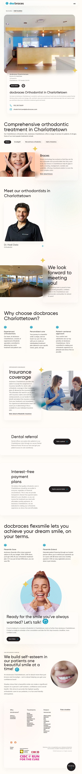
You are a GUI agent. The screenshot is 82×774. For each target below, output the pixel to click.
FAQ (45, 718)
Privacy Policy (12, 748)
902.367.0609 (18, 105)
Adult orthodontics (51, 142)
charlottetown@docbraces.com (25, 109)
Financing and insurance (47, 724)
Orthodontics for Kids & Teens (31, 719)
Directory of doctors (46, 731)
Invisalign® (17, 142)
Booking (71, 766)
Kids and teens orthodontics (33, 142)
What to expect (47, 715)
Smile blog (46, 717)
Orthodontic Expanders (30, 717)
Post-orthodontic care (46, 721)
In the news (13, 718)
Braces (8, 142)
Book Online (14, 85)
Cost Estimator (47, 726)
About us (12, 715)
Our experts (13, 717)
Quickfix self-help (47, 729)
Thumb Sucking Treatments (30, 725)
